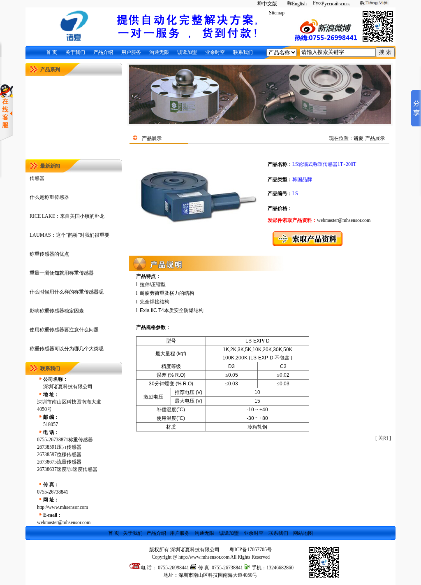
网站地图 (303, 533)
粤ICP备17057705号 (250, 549)
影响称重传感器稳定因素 (57, 311)
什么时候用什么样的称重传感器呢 (67, 292)
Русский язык (336, 4)
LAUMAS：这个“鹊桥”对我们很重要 (69, 235)
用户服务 (131, 52)
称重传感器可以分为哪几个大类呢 (67, 349)
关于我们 (75, 52)
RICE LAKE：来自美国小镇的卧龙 (67, 216)
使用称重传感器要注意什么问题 (64, 330)
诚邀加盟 (187, 52)
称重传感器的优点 (49, 254)
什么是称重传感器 (49, 197)
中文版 (269, 4)
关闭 (383, 438)
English (299, 4)
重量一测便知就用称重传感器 (62, 273)
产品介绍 (103, 52)
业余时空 (215, 52)
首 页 (51, 52)
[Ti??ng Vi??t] (372, 4)
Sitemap (277, 13)
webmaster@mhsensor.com (343, 220)
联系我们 (243, 52)
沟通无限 (159, 52)
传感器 (37, 178)
